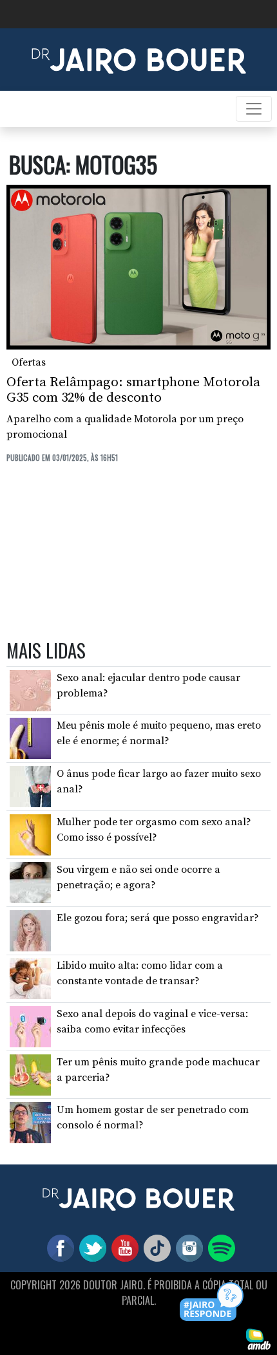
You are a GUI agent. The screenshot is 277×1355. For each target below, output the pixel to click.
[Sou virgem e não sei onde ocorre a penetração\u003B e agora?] (30, 881)
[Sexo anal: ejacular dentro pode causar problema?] (30, 690)
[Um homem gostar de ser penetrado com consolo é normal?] (30, 1122)
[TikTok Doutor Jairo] (154, 1247)
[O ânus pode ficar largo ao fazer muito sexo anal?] (30, 786)
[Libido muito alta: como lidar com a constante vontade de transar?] (30, 977)
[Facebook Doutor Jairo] (58, 1247)
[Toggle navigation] (254, 109)
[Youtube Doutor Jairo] (122, 1247)
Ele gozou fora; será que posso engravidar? (158, 917)
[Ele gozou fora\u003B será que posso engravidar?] (30, 930)
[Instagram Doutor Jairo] (187, 1247)
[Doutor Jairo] (139, 58)
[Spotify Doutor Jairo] (219, 1247)
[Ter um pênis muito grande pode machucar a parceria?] (30, 1073)
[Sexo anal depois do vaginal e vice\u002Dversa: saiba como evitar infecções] (30, 1026)
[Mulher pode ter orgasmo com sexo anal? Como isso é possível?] (30, 833)
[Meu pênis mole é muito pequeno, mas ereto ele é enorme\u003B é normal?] (30, 737)
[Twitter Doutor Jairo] (90, 1247)
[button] (212, 1302)
